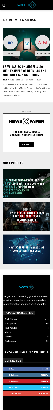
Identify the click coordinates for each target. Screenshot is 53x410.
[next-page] (45, 174)
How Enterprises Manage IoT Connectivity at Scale (26, 249)
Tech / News (8, 80)
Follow (44, 375)
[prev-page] (40, 174)
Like (46, 369)
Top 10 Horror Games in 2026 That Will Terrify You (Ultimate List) (27, 216)
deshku (19, 79)
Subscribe (43, 393)
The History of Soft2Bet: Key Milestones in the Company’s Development (27, 184)
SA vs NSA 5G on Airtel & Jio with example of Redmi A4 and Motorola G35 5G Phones (24, 70)
